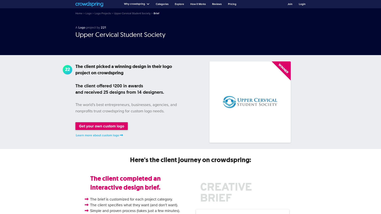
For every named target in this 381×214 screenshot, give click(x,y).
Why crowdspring (134, 4)
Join (290, 4)
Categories (162, 4)
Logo (81, 28)
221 (103, 28)
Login (302, 4)
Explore (179, 4)
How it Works (198, 4)
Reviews (217, 4)
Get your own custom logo (101, 126)
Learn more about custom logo (97, 135)
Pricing (232, 4)
